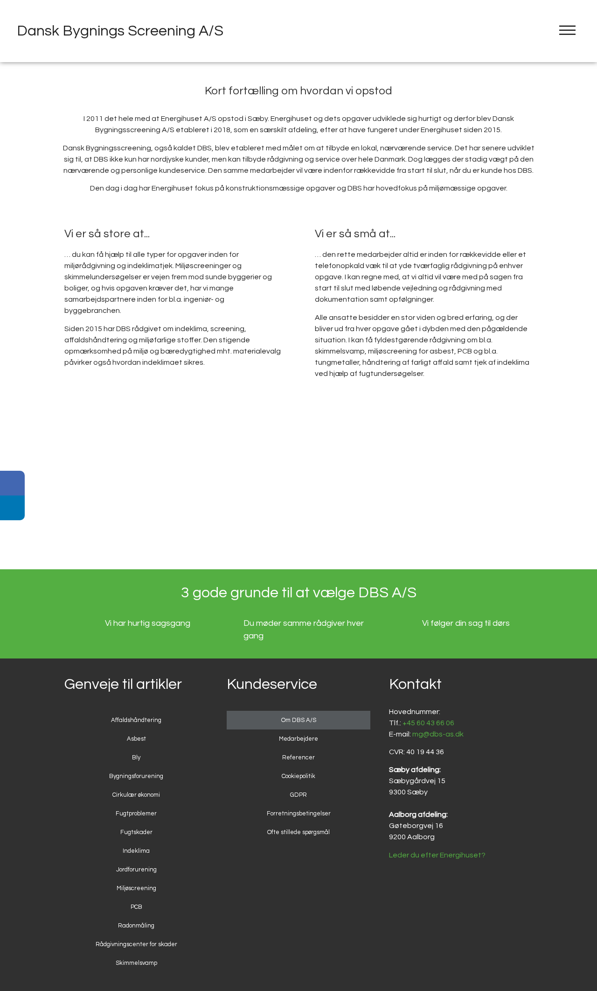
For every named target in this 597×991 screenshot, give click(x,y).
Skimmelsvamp (136, 963)
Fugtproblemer (136, 813)
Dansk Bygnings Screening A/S (120, 31)
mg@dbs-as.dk (438, 734)
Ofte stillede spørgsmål (298, 832)
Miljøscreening (136, 888)
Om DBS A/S (298, 720)
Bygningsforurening (136, 776)
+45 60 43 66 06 (428, 723)
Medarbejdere (298, 739)
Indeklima (136, 851)
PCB (136, 907)
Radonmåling (136, 925)
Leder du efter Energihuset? (437, 855)
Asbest (136, 739)
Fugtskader (136, 832)
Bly (136, 757)
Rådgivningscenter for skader (136, 944)
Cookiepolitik (298, 776)
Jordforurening (136, 869)
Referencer (298, 757)
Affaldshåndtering (136, 720)
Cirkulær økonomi (136, 795)
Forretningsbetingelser (299, 813)
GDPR (298, 795)
